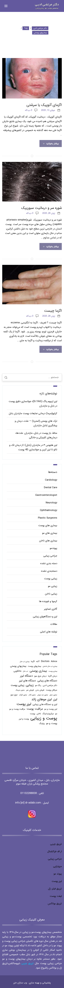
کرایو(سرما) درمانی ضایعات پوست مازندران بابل (33, 413)
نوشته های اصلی (48, 632)
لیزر (55, 699)
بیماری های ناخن (48, 541)
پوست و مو (51, 723)
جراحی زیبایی (50, 556)
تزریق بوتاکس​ (55, 904)
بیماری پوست (53, 671)
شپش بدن (39, 690)
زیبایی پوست (50, 579)
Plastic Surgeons (47, 518)
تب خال (25, 671)
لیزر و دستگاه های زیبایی (45, 704)
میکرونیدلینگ (48, 713)
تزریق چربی (56, 844)
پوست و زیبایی (44, 718)
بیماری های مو (49, 533)
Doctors (45, 661)
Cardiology (51, 480)
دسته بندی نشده (48, 563)
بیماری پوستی (38, 671)
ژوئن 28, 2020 (48, 213)
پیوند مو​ (58, 874)
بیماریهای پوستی (18, 666)
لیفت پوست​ (56, 896)
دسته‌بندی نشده (49, 571)
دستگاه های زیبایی (47, 681)
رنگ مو (38, 685)
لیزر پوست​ (57, 881)
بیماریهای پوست (34, 666)
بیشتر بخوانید (52, 143)
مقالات (53, 624)
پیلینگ (42, 723)
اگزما (33, 661)
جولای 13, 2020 (48, 110)
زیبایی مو (52, 586)
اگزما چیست (53, 311)
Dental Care (50, 488)
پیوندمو (53, 548)
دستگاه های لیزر (27, 681)
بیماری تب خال (24, 661)
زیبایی (30, 685)
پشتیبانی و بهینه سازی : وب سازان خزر (32, 983)
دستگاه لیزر (26, 676)
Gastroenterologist (46, 495)
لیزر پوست (24, 704)
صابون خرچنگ (20, 690)
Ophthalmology (48, 510)
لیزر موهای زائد (41, 699)
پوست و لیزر (24, 718)
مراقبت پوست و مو (17, 709)
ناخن (39, 713)
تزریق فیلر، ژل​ (55, 889)
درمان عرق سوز (40, 676)
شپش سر (30, 690)
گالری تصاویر (50, 609)
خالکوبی (17, 671)
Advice (54, 661)
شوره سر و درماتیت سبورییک (41, 208)
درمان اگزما (52, 676)
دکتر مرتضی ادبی (50, 685)
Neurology (51, 503)
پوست (32, 713)
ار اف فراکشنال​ (54, 851)
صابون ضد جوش (42, 695)
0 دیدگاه (28, 110)
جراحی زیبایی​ (55, 859)
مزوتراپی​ (57, 866)
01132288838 (28, 793)
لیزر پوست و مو (50, 709)
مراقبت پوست (35, 709)
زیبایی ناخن (51, 594)
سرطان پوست (51, 690)
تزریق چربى (27, 963)
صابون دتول (53, 695)
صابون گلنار (32, 695)
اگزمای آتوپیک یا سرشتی (44, 105)
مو (56, 713)
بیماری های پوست (47, 525)
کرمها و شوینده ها (48, 601)
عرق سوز (14, 694)
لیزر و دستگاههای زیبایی (45, 617)
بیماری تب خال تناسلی (50, 666)
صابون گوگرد (23, 695)
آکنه (37, 661)
